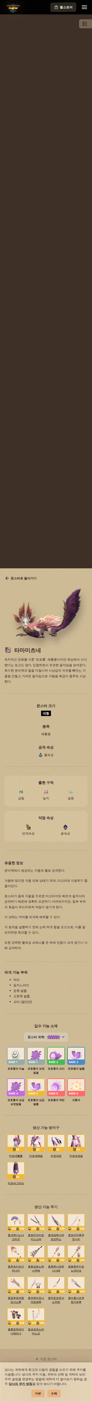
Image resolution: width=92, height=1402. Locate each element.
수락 (54, 1393)
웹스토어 (66, 7)
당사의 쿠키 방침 (20, 1384)
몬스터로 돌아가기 (24, 578)
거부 (38, 1393)
